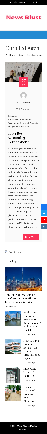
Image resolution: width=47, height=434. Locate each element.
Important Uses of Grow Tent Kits (31, 372)
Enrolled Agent (23, 127)
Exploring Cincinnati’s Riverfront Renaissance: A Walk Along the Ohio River (32, 321)
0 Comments (25, 109)
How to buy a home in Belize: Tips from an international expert (32, 349)
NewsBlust (25, 102)
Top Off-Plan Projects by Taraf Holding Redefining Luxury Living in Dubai (21, 298)
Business (14, 116)
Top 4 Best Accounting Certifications (18, 137)
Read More (31, 237)
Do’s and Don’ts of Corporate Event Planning (30, 394)
